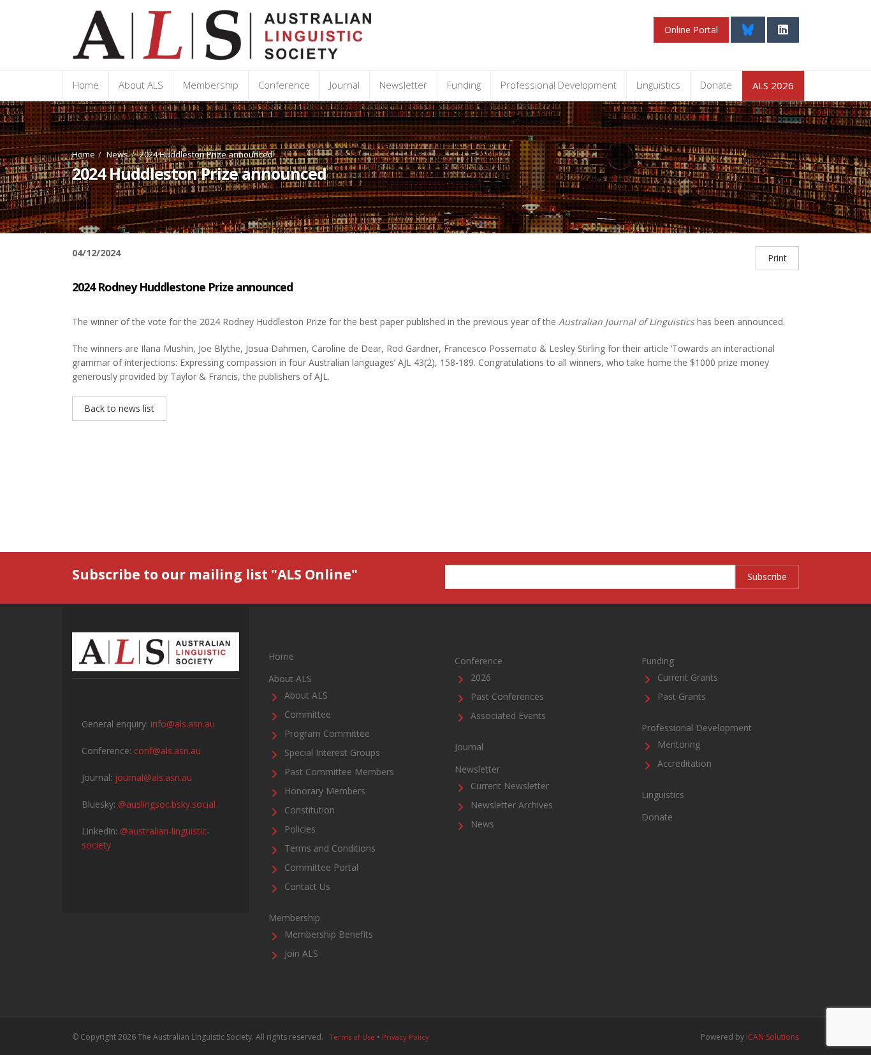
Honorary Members (324, 791)
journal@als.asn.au (153, 777)
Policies (300, 829)
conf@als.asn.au (167, 751)
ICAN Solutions (772, 1036)
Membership (210, 84)
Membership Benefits (328, 934)
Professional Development (559, 84)
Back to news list (119, 408)
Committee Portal (321, 867)
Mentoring (678, 744)
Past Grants (681, 696)
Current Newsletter (510, 786)
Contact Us (307, 886)
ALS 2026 (773, 85)
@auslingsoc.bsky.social (167, 804)
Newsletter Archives (512, 805)
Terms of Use (352, 1037)
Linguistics (658, 84)
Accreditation (684, 763)
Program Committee (327, 733)
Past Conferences (507, 696)
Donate (716, 84)
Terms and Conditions (330, 848)
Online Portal (691, 30)
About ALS (141, 84)
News (117, 154)
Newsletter (403, 84)
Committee (307, 714)
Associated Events (508, 715)
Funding (464, 84)
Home (86, 84)
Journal (345, 84)
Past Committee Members (339, 772)
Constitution (309, 810)
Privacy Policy (405, 1037)
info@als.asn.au (182, 724)
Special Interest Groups (332, 752)
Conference (284, 84)
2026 (481, 677)
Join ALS (301, 953)
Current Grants (687, 677)
